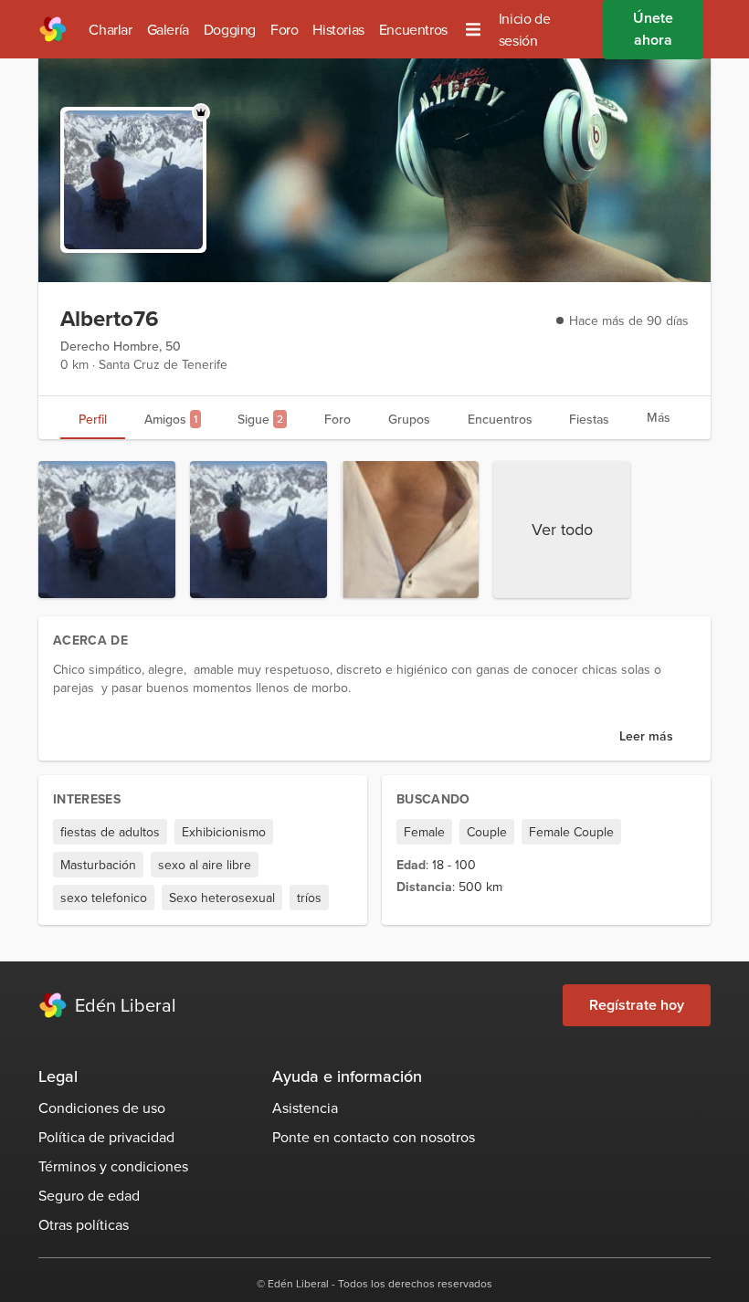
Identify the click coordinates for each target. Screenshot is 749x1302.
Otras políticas (83, 1224)
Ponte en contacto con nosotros (373, 1137)
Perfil (93, 419)
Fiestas (589, 419)
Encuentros (413, 29)
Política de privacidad (106, 1137)
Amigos (170, 419)
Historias (338, 29)
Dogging (230, 29)
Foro (284, 29)
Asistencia (305, 1107)
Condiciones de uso (101, 1107)
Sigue (260, 419)
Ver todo (562, 529)
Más (658, 417)
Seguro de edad (89, 1195)
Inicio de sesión (524, 29)
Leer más (646, 736)
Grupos (409, 419)
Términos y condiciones (113, 1166)
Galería (168, 29)
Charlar (110, 29)
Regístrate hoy (636, 1004)
